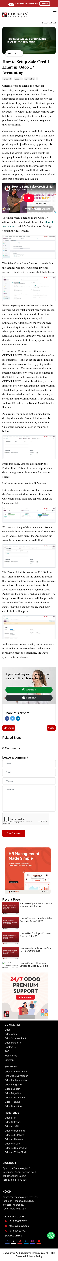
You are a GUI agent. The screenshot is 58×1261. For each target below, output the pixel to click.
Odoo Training (12, 1101)
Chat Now (31, 698)
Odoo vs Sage (12, 1143)
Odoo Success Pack (15, 1038)
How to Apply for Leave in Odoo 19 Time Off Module (35, 949)
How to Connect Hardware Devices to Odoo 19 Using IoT (34, 964)
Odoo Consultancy (15, 1097)
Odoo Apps (11, 1034)
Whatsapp (31, 690)
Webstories (11, 1055)
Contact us (10, 1047)
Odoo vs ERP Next (14, 1134)
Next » (51, 728)
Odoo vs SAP (12, 1126)
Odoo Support (12, 1088)
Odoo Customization (16, 1071)
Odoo (8, 1029)
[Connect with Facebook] (7, 1241)
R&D (7, 1051)
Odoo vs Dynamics (15, 1130)
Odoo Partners (13, 1042)
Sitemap (9, 1059)
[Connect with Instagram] (32, 1241)
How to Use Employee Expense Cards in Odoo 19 (35, 934)
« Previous (9, 728)
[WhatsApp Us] (51, 1235)
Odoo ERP (10, 1117)
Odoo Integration (14, 1084)
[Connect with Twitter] (13, 1241)
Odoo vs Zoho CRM (15, 1152)
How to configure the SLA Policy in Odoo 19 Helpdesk (35, 905)
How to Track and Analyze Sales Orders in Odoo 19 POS (35, 919)
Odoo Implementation (16, 1080)
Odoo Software (13, 1122)
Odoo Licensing (13, 1106)
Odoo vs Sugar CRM (16, 1147)
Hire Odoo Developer (16, 1075)
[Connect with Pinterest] (19, 1241)
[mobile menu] (54, 11)
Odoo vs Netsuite (14, 1139)
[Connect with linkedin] (26, 1241)
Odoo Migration (13, 1093)
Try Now (44, 3)
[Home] (14, 17)
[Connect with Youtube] (38, 1241)
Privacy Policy (34, 1256)
